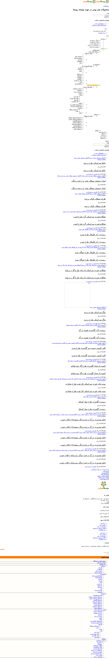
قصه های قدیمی (97, 648)
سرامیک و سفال (94, 626)
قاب (101, 630)
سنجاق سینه (98, 577)
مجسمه (100, 614)
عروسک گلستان (97, 600)
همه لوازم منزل (97, 611)
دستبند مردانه (98, 572)
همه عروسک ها (98, 595)
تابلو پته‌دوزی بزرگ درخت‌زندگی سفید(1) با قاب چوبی (83, 438)
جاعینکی (99, 587)
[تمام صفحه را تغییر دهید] (105, 552)
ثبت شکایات (102, 530)
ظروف (100, 624)
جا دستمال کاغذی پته (96, 621)
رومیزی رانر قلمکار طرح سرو (93, 235)
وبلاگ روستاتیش (97, 645)
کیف (101, 582)
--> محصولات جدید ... (100, 23)
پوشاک (104, 639)
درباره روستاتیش (101, 640)
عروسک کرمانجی (97, 606)
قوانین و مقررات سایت (99, 528)
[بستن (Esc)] (108, 552)
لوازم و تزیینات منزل (100, 610)
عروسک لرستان (97, 603)
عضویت (100, 33)
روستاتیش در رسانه (96, 650)
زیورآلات (103, 566)
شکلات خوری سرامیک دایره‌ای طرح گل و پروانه (85, 270)
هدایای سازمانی (101, 562)
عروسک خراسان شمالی (95, 597)
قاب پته (97, 637)
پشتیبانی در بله (101, 526)
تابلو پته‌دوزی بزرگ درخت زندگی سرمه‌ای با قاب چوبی (82, 455)
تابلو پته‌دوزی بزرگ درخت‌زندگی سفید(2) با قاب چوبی (83, 420)
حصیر (100, 629)
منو (107, 35)
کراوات (100, 579)
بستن (107, 141)
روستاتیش (106, 6)
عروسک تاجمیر (98, 605)
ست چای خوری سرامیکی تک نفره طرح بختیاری (85, 384)
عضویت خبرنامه (97, 652)
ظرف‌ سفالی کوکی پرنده (95, 199)
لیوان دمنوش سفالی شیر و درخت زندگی (88, 181)
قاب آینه (96, 632)
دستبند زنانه (99, 571)
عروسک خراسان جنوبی (95, 598)
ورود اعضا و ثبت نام (96, 653)
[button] (91, 174)
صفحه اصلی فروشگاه (99, 561)
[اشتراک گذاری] (107, 552)
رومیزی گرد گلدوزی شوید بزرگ (92, 330)
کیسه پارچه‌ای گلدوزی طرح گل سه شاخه (88, 366)
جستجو (106, 16)
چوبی (97, 627)
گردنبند (100, 567)
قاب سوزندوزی (94, 634)
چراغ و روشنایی (97, 613)
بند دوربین (99, 584)
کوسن (100, 618)
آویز (101, 588)
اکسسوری (103, 574)
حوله (100, 619)
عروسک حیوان (98, 608)
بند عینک (100, 585)
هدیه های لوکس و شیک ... (98, 25)
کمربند (100, 580)
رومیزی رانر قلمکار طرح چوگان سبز (90, 252)
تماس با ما (103, 525)
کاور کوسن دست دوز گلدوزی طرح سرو (89, 348)
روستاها (100, 644)
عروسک (103, 593)
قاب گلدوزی (95, 635)
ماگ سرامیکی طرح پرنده (95, 312)
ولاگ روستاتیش (97, 647)
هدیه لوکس (102, 564)
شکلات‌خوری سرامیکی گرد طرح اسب (89, 217)
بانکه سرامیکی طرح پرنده (95, 163)
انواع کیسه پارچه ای (96, 622)
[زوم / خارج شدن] (104, 552)
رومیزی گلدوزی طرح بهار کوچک (92, 402)
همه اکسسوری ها (97, 575)
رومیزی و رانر (98, 616)
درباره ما (103, 523)
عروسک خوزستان (97, 601)
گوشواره (99, 569)
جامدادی (99, 592)
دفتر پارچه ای (98, 590)
